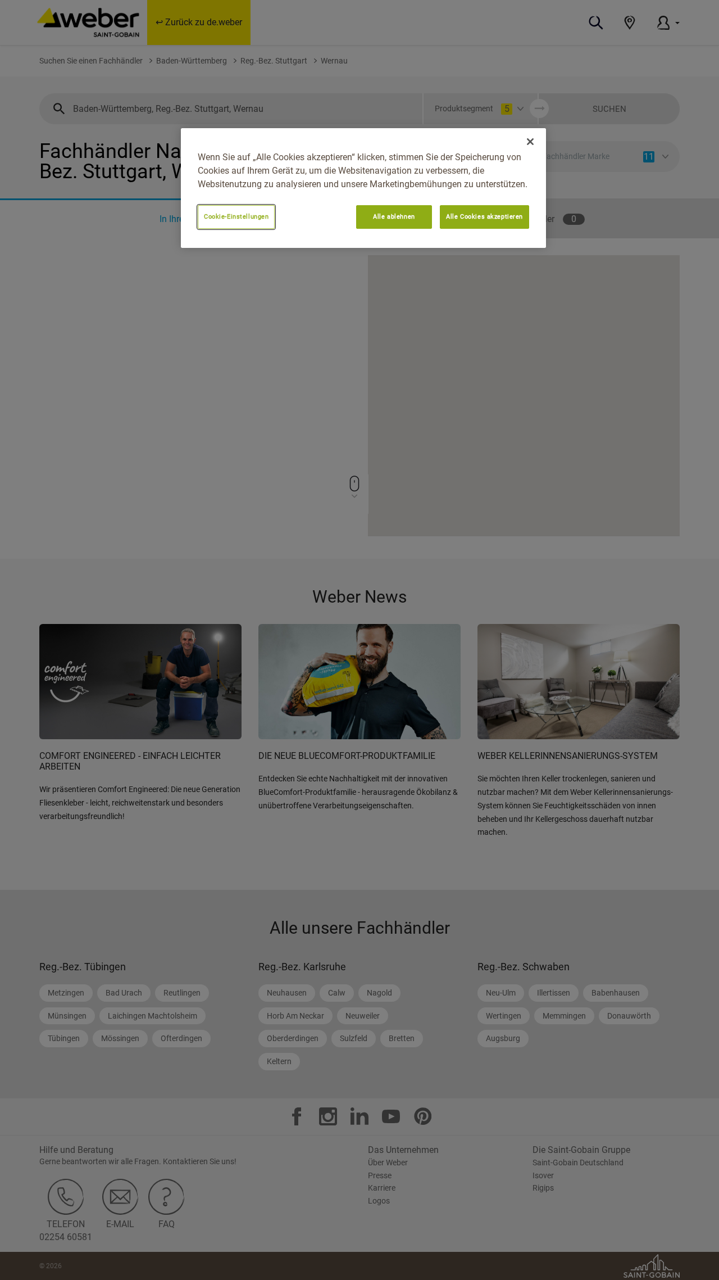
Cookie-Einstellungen (236, 216)
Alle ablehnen (394, 216)
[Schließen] (530, 141)
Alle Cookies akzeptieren (484, 216)
